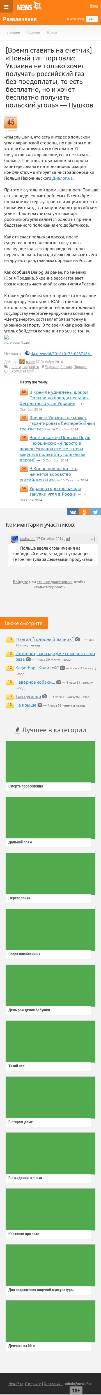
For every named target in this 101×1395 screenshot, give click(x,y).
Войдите (20, 581)
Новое (52, 32)
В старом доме (20, 1122)
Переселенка (19, 898)
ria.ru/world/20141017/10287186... (61, 353)
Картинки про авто (23, 1234)
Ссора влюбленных (24, 954)
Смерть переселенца (25, 786)
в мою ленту (75, 19)
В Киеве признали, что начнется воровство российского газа (48, 473)
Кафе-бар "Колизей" (37, 667)
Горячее (33, 32)
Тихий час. (17, 1066)
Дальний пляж (20, 842)
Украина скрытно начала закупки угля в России (55, 490)
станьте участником (54, 581)
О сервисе (33, 1384)
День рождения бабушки (29, 1010)
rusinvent (27, 538)
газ (24, 366)
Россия (66, 366)
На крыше (25, 704)
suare (30, 362)
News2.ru (15, 1384)
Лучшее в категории (53, 730)
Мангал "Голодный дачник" (44, 639)
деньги (15, 366)
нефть (34, 366)
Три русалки (28, 696)
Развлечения (20, 19)
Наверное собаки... (35, 681)
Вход (94, 6)
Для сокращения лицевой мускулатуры (41, 1290)
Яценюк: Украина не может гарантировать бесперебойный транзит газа (57, 422)
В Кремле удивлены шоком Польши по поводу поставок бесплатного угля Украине (54, 397)
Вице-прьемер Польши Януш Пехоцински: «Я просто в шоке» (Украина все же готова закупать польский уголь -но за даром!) (55, 448)
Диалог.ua (62, 177)
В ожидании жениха (25, 1178)
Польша (80, 366)
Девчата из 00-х (21, 1346)
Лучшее (13, 32)
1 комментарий (21, 371)
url (68, 538)
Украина (52, 366)
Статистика (53, 1384)
